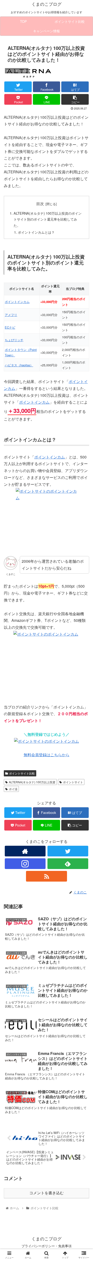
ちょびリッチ (14, 340)
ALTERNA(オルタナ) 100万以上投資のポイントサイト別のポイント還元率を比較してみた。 (48, 219)
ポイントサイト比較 (22, 773)
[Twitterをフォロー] (67, 851)
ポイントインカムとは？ (36, 232)
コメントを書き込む (46, 1193)
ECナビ (10, 327)
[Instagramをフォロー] (25, 863)
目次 (40, 203)
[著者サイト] (25, 851)
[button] (83, 736)
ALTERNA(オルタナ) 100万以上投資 (32, 782)
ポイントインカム (17, 301)
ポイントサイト (73, 782)
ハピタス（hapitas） (19, 365)
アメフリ (11, 314)
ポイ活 (13, 789)
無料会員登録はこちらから (46, 754)
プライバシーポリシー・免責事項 (46, 1245)
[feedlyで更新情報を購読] (67, 863)
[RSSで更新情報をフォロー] (46, 876)
